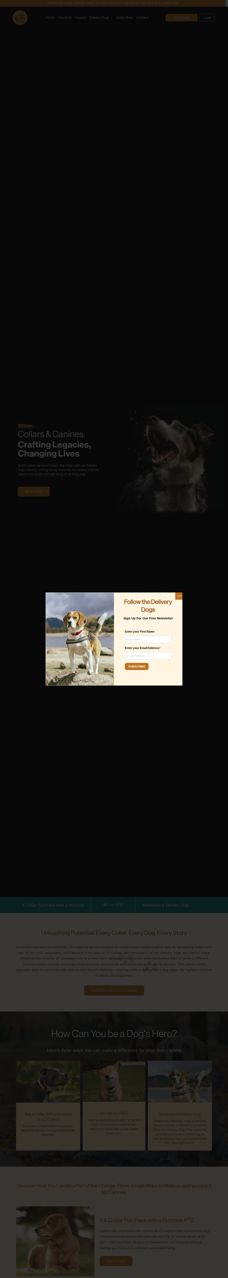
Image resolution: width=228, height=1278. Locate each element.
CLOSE (179, 596)
